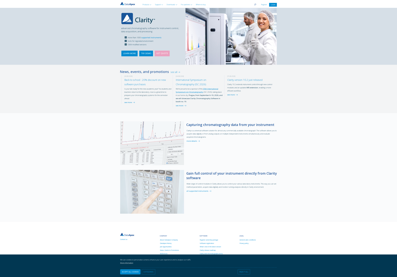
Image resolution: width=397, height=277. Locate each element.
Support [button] (158, 4)
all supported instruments (197, 191)
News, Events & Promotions (169, 250)
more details (192, 141)
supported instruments (151, 37)
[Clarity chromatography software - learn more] (138, 16)
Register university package (209, 240)
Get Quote (162, 53)
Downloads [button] (171, 4)
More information (126, 263)
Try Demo (146, 53)
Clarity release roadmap (208, 250)
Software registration (207, 243)
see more (128, 102)
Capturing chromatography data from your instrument (230, 124)
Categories (148, 272)
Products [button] (145, 4)
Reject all (243, 272)
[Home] (128, 3)
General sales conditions (248, 240)
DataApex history (166, 243)
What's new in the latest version (210, 247)
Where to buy (201, 4)
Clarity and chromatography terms (211, 254)
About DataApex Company (169, 240)
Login (273, 5)
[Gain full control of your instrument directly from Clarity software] (152, 191)
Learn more (129, 53)
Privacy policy (244, 243)
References (163, 254)
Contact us (123, 239)
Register (264, 4)
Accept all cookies (130, 272)
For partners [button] (185, 4)
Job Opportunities (166, 247)
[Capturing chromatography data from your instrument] (152, 143)
